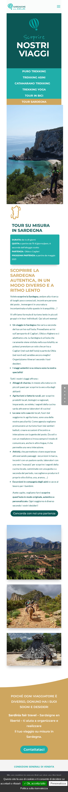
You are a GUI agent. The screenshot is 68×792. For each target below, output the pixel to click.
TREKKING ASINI (34, 77)
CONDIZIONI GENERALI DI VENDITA (34, 766)
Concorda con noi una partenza (34, 513)
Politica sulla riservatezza (34, 788)
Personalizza (58, 783)
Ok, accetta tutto (35, 783)
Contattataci (34, 749)
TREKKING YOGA (34, 89)
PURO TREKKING (34, 71)
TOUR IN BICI (34, 95)
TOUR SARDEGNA (34, 101)
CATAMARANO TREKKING (32, 83)
